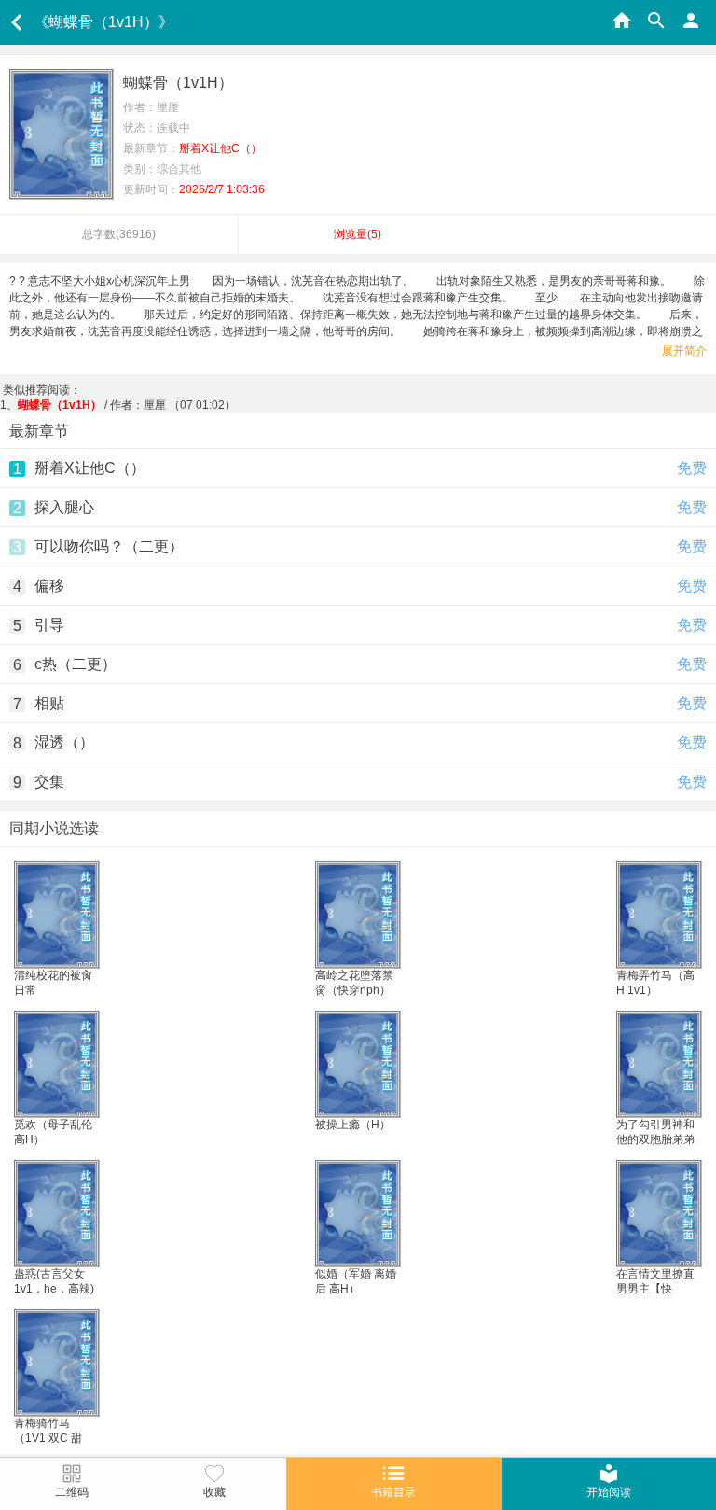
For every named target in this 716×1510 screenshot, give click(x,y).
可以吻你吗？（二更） (109, 546)
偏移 (49, 586)
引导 (49, 625)
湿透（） (64, 742)
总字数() (119, 234)
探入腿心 (64, 507)
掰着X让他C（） (89, 468)
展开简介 (684, 350)
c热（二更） (75, 664)
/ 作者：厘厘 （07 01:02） (127, 405)
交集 (49, 782)
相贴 (49, 703)
